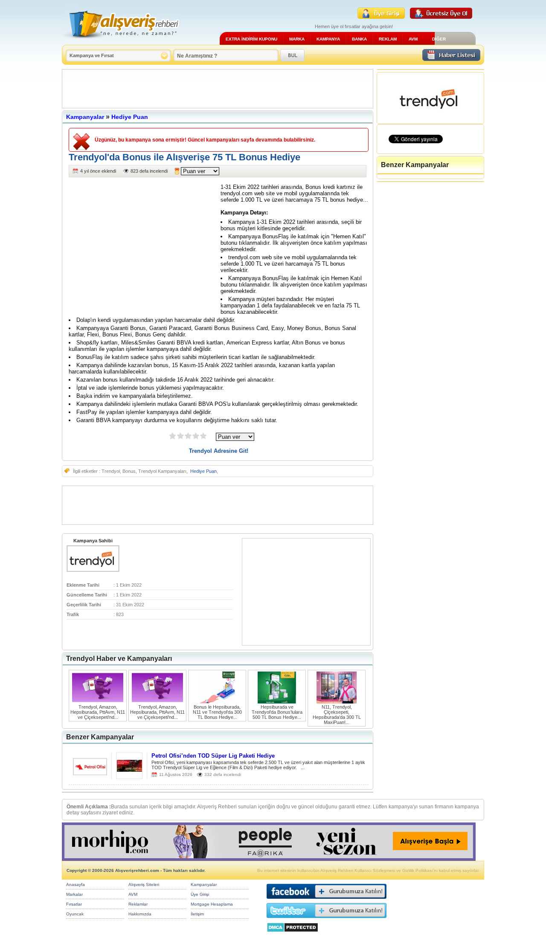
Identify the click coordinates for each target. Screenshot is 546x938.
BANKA (359, 39)
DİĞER (439, 39)
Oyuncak (75, 914)
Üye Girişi (200, 894)
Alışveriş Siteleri (143, 884)
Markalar (74, 894)
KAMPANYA (328, 39)
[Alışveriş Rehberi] (121, 41)
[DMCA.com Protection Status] (292, 934)
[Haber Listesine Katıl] (451, 58)
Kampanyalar (85, 116)
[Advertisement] (217, 88)
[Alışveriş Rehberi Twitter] (326, 920)
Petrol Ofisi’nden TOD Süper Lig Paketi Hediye (213, 756)
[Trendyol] (93, 570)
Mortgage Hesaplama (212, 904)
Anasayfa (75, 884)
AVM (413, 39)
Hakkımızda (139, 914)
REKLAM (388, 39)
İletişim (197, 914)
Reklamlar (138, 904)
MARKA (297, 39)
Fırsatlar (74, 904)
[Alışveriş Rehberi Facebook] (326, 900)
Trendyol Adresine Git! (218, 451)
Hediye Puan (129, 116)
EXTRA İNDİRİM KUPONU (251, 39)
